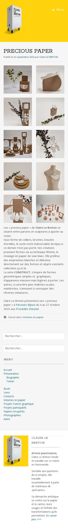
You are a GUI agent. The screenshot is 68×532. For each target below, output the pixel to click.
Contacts (9, 396)
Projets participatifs (15, 407)
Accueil (8, 370)
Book (7, 388)
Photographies (12, 415)
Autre (7, 419)
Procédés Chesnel (27, 309)
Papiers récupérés (14, 411)
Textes (10, 381)
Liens (7, 392)
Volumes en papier (33, 317)
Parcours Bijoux (25, 304)
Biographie (12, 377)
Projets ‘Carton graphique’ (19, 404)
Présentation (11, 373)
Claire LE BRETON (48, 57)
